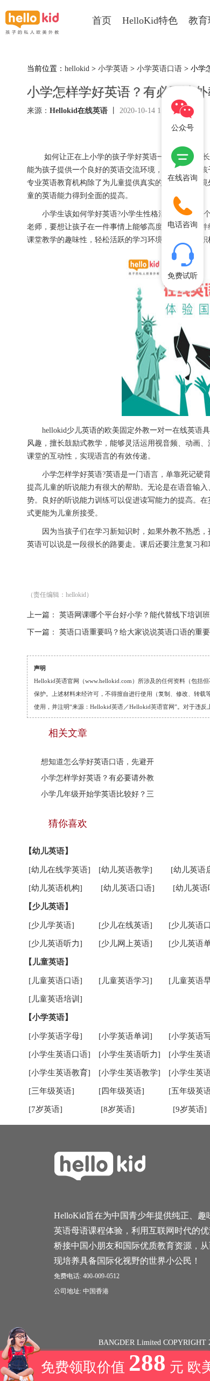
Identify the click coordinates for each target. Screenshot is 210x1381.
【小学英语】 (48, 1017)
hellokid (77, 69)
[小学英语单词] (125, 1036)
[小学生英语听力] (129, 1054)
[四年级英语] (121, 1091)
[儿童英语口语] (55, 980)
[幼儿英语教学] (125, 869)
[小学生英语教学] (129, 1072)
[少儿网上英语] (125, 943)
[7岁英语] (45, 1109)
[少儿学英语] (51, 925)
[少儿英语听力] (55, 943)
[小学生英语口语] (59, 1054)
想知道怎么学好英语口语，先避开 (97, 762)
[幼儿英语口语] (128, 888)
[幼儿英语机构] (55, 888)
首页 (101, 20)
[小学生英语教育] (59, 1072)
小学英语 (113, 69)
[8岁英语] (118, 1109)
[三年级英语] (51, 1091)
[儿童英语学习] (125, 980)
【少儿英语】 (48, 906)
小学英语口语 (159, 69)
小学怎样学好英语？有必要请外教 (97, 778)
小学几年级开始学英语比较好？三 (97, 794)
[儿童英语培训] (55, 999)
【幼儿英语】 (48, 851)
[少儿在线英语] (125, 925)
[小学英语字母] (55, 1036)
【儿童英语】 (48, 961)
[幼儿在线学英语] (59, 869)
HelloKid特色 (150, 20)
